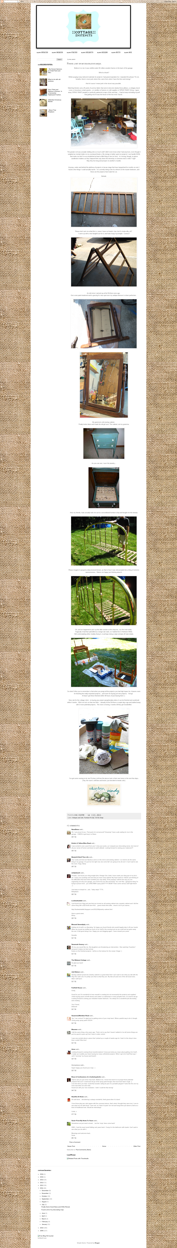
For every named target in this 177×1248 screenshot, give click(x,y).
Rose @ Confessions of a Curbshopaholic (86, 1077)
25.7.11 (73, 1138)
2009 (42, 1230)
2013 (42, 1182)
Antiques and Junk (77, 817)
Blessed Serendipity (78, 924)
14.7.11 (73, 1090)
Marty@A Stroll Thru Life (80, 857)
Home (104, 1146)
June (43, 1213)
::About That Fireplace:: (52, 111)
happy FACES (72, 52)
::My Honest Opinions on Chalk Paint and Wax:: (55, 70)
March (44, 1219)
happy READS (102, 52)
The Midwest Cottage (78, 960)
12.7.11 (73, 1059)
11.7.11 (73, 938)
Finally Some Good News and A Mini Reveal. (55, 1207)
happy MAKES (57, 52)
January (44, 1224)
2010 (42, 1228)
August (44, 1201)
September (45, 1199)
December (45, 1190)
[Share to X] (96, 815)
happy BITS (115, 52)
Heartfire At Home (77, 1097)
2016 (42, 1174)
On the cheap (99, 817)
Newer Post (71, 1146)
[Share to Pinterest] (100, 815)
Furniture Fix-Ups (89, 817)
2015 (42, 1177)
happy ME (128, 52)
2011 (42, 1188)
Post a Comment (74, 1142)
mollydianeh (75, 873)
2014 (42, 1180)
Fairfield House (76, 988)
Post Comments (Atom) (83, 1149)
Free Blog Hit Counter (42, 1238)
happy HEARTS (87, 52)
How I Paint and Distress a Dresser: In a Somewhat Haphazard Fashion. (55, 92)
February (45, 1221)
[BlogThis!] (94, 815)
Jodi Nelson (75, 972)
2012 (42, 1185)
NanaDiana (75, 829)
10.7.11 (73, 837)
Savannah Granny (77, 944)
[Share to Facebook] (98, 815)
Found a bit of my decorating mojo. (52, 1210)
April (43, 1216)
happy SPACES (42, 52)
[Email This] (92, 815)
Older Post (136, 1146)
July (43, 1204)
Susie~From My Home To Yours (82, 1120)
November (45, 1193)
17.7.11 (73, 1114)
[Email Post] (88, 815)
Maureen (74, 1029)
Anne (73, 1049)
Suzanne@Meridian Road (80, 1015)
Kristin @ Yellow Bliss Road (81, 843)
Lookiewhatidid (76, 900)
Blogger (97, 1243)
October (44, 1196)
